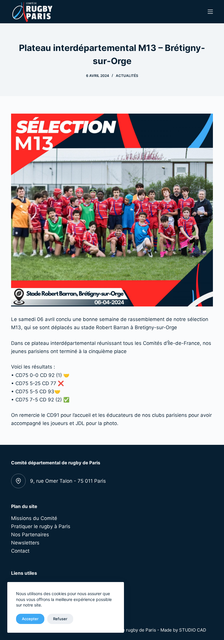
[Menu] (210, 11)
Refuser (60, 618)
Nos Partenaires (30, 534)
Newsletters (25, 543)
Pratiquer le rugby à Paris (40, 526)
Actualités (127, 75)
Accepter (30, 618)
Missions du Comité (34, 518)
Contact (20, 551)
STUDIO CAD (192, 630)
